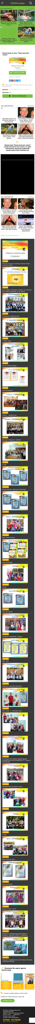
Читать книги (7, 1014)
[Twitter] (20, 81)
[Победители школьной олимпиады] (15, 681)
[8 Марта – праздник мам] (15, 411)
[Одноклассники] (15, 81)
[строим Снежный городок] (15, 361)
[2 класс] (15, 460)
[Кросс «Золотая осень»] (15, 533)
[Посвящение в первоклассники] (15, 312)
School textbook (12, 1020)
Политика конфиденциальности (11, 1010)
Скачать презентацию (19, 96)
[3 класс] (15, 830)
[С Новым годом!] (15, 336)
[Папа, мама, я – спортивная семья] (15, 706)
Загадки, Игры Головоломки (10, 1017)
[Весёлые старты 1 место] (15, 904)
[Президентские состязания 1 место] (15, 782)
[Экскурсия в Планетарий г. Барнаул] (15, 632)
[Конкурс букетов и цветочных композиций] (15, 485)
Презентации (11, 89)
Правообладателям (8, 1011)
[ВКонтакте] (10, 81)
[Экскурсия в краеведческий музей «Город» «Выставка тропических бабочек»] (15, 955)
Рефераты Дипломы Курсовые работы (13, 1013)
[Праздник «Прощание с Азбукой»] (15, 435)
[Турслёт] (15, 582)
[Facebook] (12, 81)
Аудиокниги (17, 1014)
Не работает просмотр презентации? (10, 235)
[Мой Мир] (17, 81)
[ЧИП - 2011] (15, 657)
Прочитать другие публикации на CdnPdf (17, 193)
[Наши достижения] (15, 386)
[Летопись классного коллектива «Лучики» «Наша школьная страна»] (15, 259)
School (18, 3)
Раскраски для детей (9, 1016)
